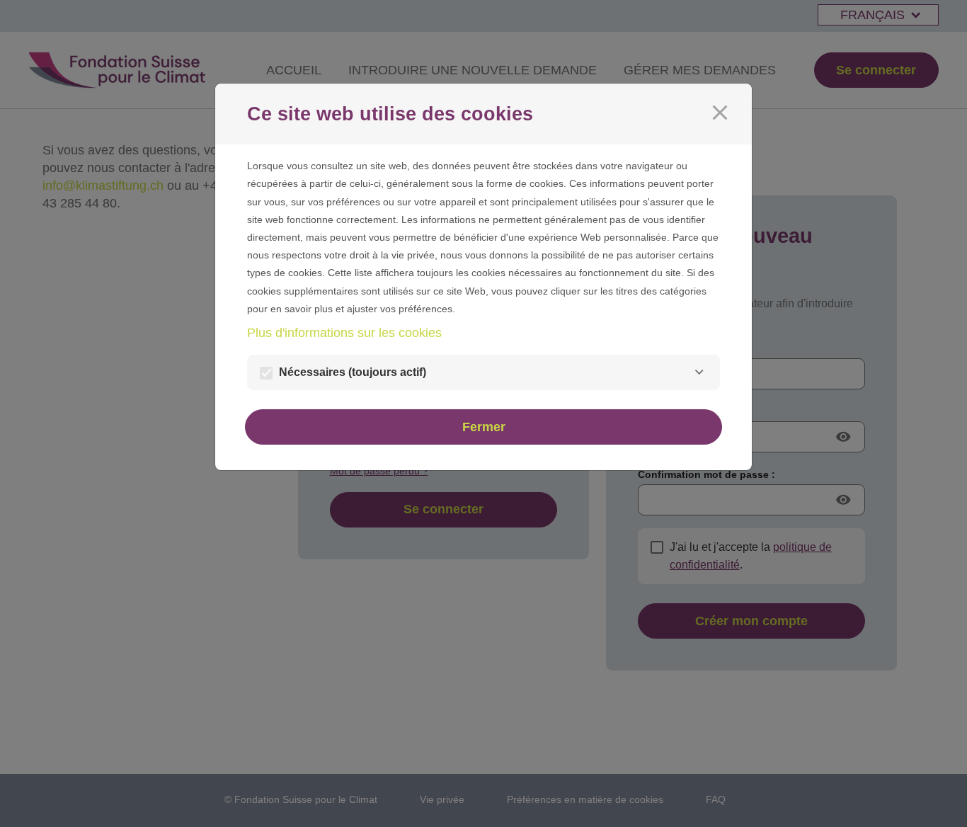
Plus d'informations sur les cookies (344, 333)
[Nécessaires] (699, 372)
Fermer (483, 427)
